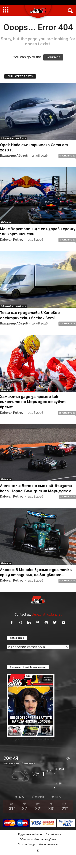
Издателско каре (30, 834)
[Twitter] (56, 623)
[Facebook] (12, 623)
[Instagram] (21, 623)
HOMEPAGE (53, 57)
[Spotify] (47, 623)
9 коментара (67, 496)
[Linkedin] (30, 623)
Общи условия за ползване (38, 839)
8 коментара (67, 239)
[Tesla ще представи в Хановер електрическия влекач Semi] (38, 279)
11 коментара (67, 412)
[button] (69, 10)
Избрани (6, 222)
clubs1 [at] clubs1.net (47, 614)
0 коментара (67, 155)
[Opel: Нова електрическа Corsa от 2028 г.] (38, 111)
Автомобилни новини (13, 138)
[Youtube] (64, 623)
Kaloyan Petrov (11, 239)
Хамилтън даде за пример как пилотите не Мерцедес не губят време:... (32, 401)
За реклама (53, 834)
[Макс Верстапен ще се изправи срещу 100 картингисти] (38, 195)
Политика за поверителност (38, 844)
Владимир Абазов (14, 155)
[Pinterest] (38, 623)
